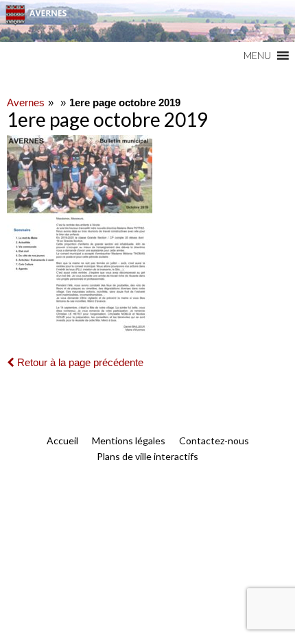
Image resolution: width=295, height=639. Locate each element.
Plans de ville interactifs (147, 456)
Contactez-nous (214, 440)
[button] (257, 55)
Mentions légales (128, 440)
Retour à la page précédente (78, 362)
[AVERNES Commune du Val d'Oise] (147, 21)
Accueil (62, 440)
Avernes (26, 102)
